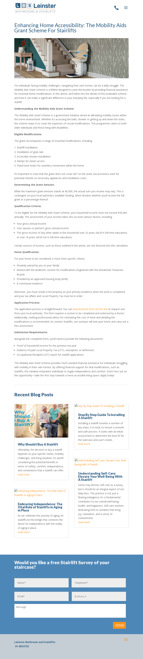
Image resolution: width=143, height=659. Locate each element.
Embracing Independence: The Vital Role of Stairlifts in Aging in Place (40, 507)
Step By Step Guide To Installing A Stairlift (101, 416)
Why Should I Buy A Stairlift (38, 444)
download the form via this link (90, 309)
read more (24, 474)
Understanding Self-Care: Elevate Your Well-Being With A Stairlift (100, 476)
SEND (119, 625)
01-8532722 (22, 646)
